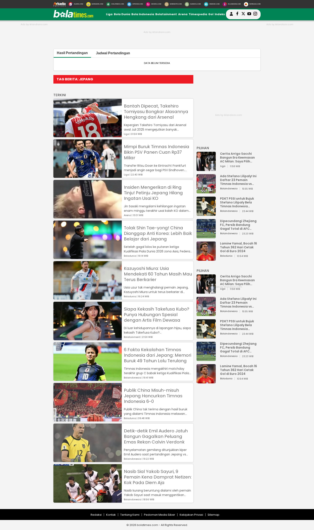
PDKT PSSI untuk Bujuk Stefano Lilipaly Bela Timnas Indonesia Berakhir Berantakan (237, 202)
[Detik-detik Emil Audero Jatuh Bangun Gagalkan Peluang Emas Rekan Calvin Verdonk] (87, 460)
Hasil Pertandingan (72, 53)
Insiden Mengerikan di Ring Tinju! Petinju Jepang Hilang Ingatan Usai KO (153, 192)
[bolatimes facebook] (237, 14)
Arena (183, 14)
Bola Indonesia (142, 14)
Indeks (220, 14)
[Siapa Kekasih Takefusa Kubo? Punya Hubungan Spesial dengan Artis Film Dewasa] (87, 338)
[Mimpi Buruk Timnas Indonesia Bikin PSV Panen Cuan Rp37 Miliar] (87, 176)
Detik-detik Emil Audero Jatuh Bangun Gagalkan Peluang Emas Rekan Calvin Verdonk (156, 436)
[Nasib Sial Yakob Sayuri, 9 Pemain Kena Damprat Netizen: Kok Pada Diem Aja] (87, 500)
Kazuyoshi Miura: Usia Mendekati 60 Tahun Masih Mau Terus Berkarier (158, 274)
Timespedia (198, 14)
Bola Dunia (122, 14)
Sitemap (213, 515)
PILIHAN (203, 148)
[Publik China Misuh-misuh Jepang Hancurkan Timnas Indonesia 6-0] (87, 419)
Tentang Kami (129, 515)
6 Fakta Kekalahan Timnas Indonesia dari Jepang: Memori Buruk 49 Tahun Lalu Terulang (157, 355)
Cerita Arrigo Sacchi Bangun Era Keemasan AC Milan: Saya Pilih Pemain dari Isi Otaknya (238, 157)
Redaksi (96, 515)
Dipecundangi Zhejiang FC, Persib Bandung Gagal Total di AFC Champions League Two (239, 225)
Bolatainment (166, 14)
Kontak (111, 515)
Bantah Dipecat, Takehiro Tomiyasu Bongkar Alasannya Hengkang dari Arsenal (156, 111)
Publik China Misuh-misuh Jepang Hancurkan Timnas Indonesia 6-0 (153, 395)
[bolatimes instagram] (255, 14)
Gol (210, 14)
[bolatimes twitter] (243, 14)
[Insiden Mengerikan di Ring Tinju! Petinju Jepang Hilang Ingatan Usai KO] (87, 216)
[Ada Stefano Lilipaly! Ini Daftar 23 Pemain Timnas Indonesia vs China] (206, 191)
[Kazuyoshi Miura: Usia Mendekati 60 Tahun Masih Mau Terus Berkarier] (87, 297)
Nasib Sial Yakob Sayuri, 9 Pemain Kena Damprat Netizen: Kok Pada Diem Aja (158, 477)
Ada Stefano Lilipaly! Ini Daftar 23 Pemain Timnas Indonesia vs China (238, 180)
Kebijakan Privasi (191, 515)
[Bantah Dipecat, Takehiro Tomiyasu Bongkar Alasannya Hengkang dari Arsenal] (87, 135)
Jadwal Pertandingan (113, 53)
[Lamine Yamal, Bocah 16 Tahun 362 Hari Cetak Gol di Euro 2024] (206, 259)
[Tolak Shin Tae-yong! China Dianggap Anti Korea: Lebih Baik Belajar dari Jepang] (87, 257)
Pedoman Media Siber (159, 515)
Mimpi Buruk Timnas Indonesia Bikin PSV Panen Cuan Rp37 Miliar (156, 152)
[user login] (231, 16)
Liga (109, 14)
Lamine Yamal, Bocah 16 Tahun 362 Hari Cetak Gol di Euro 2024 (238, 247)
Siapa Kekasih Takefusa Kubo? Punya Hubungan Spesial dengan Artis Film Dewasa (156, 314)
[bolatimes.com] (73, 17)
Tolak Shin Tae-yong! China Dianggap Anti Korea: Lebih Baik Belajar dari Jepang (158, 233)
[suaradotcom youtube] (249, 14)
